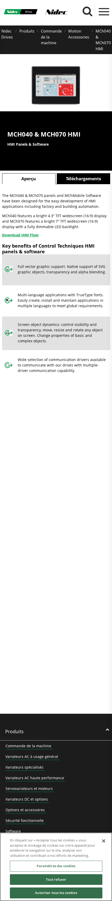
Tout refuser (56, 879)
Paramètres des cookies (56, 866)
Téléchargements (83, 179)
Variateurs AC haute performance (34, 777)
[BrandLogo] (21, 12)
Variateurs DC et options (26, 799)
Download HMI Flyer (20, 235)
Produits (26, 31)
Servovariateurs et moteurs (29, 788)
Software (13, 831)
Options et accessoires (25, 809)
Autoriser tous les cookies (56, 892)
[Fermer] (103, 841)
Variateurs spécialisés (24, 767)
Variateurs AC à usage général (31, 756)
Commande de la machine (28, 745)
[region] (56, 867)
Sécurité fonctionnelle (24, 820)
